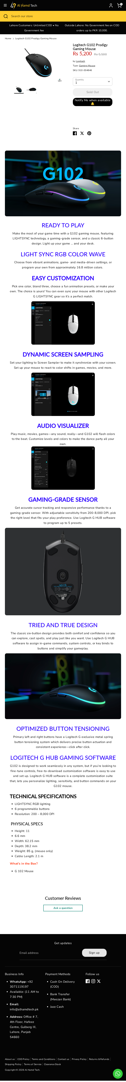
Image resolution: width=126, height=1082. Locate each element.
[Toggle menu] (5, 5)
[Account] (111, 5)
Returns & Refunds (99, 1059)
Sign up (94, 953)
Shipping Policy (13, 1064)
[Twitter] (99, 981)
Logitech (80, 61)
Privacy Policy (79, 1059)
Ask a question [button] (63, 908)
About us (10, 1059)
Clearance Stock (52, 1064)
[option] (34, 28)
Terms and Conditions (43, 1059)
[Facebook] (88, 981)
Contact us (63, 1059)
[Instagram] (93, 981)
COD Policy (23, 1059)
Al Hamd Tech (32, 1069)
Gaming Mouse (87, 65)
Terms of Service (33, 1064)
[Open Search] (5, 16)
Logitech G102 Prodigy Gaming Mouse (35, 38)
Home (8, 38)
